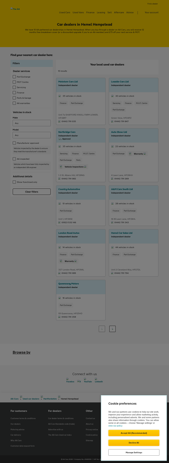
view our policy (115, 426)
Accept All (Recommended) (134, 433)
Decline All (134, 442)
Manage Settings (134, 452)
